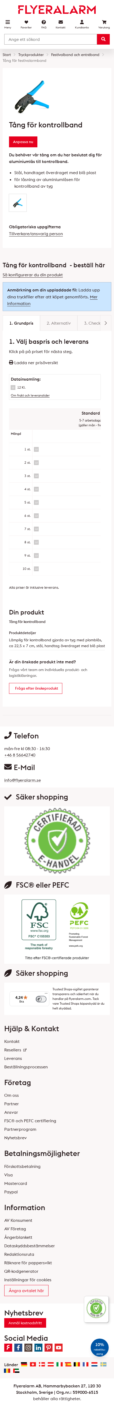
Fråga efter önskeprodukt (36, 688)
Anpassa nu (23, 141)
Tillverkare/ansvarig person (36, 233)
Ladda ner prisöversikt (35, 362)
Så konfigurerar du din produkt (33, 274)
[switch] (41, 999)
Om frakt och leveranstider (30, 395)
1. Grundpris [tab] (21, 323)
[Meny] (46, 994)
